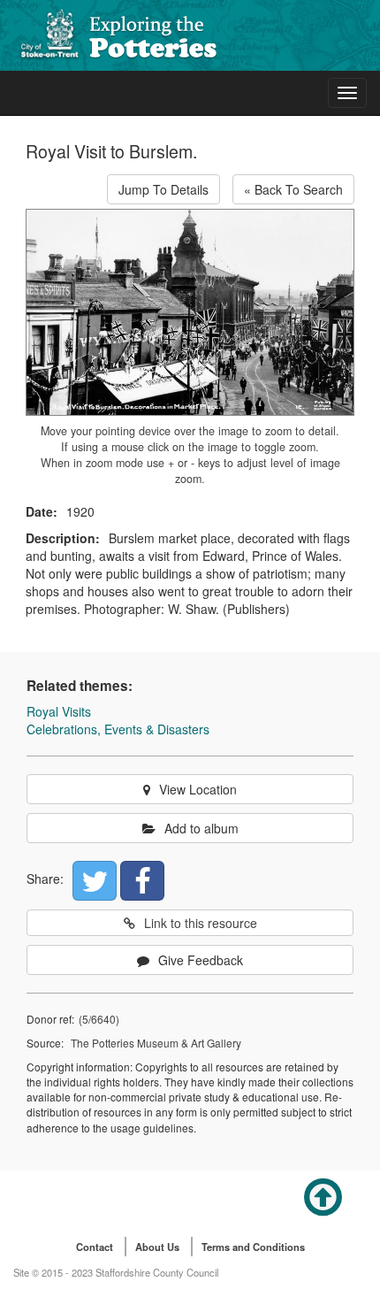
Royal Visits (59, 711)
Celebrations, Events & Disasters (118, 729)
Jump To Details (163, 189)
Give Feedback (200, 960)
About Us (157, 1246)
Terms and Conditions (253, 1246)
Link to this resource (200, 923)
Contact (94, 1246)
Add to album (201, 828)
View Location (198, 789)
